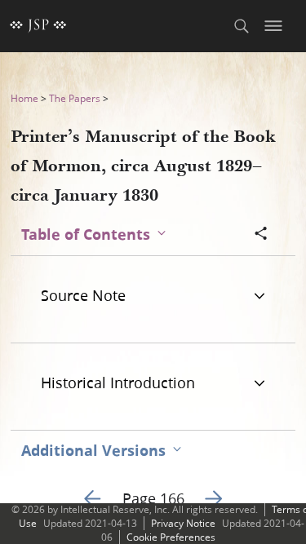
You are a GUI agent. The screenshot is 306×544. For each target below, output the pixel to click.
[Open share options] (261, 235)
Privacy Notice (183, 523)
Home (24, 98)
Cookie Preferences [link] (170, 537)
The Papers (74, 98)
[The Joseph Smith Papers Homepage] (38, 26)
